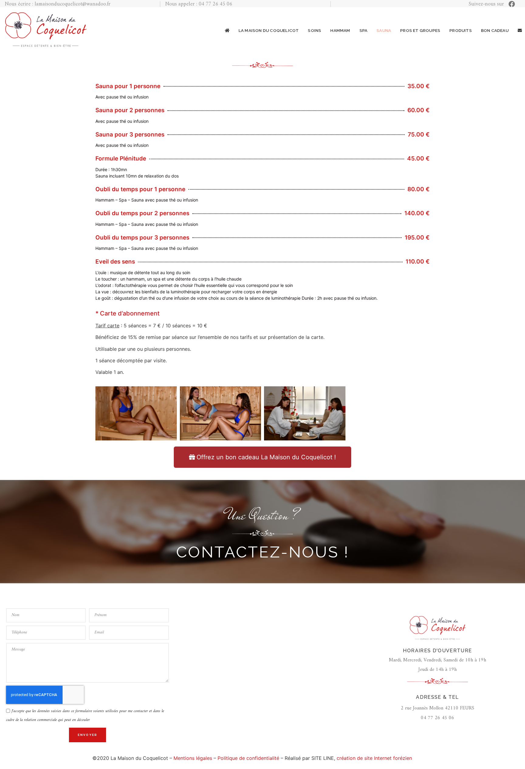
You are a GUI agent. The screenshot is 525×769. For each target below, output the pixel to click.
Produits (460, 31)
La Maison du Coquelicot (268, 31)
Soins (314, 31)
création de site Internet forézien (374, 758)
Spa (363, 31)
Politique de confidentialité (248, 758)
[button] (262, 457)
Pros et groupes (420, 31)
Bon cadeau (495, 31)
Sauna (383, 31)
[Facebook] (512, 4)
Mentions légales (192, 758)
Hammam (340, 31)
